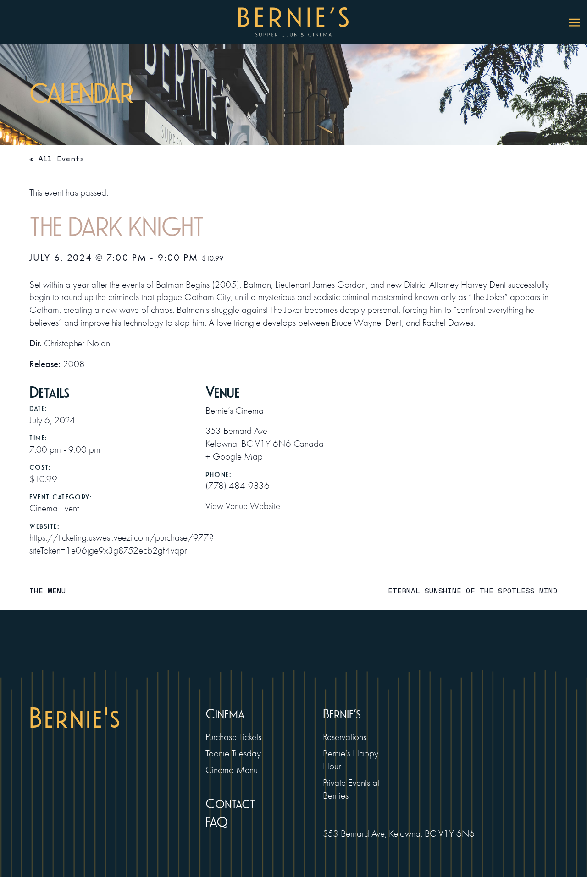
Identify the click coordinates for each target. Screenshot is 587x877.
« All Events (56, 158)
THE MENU (47, 591)
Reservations (344, 736)
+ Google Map (234, 456)
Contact (230, 804)
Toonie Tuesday (233, 753)
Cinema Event (54, 508)
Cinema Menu (231, 769)
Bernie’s (342, 714)
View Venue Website (242, 505)
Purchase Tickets (233, 736)
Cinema (224, 714)
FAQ (216, 822)
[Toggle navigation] (574, 22)
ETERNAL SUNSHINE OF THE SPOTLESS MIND (473, 591)
